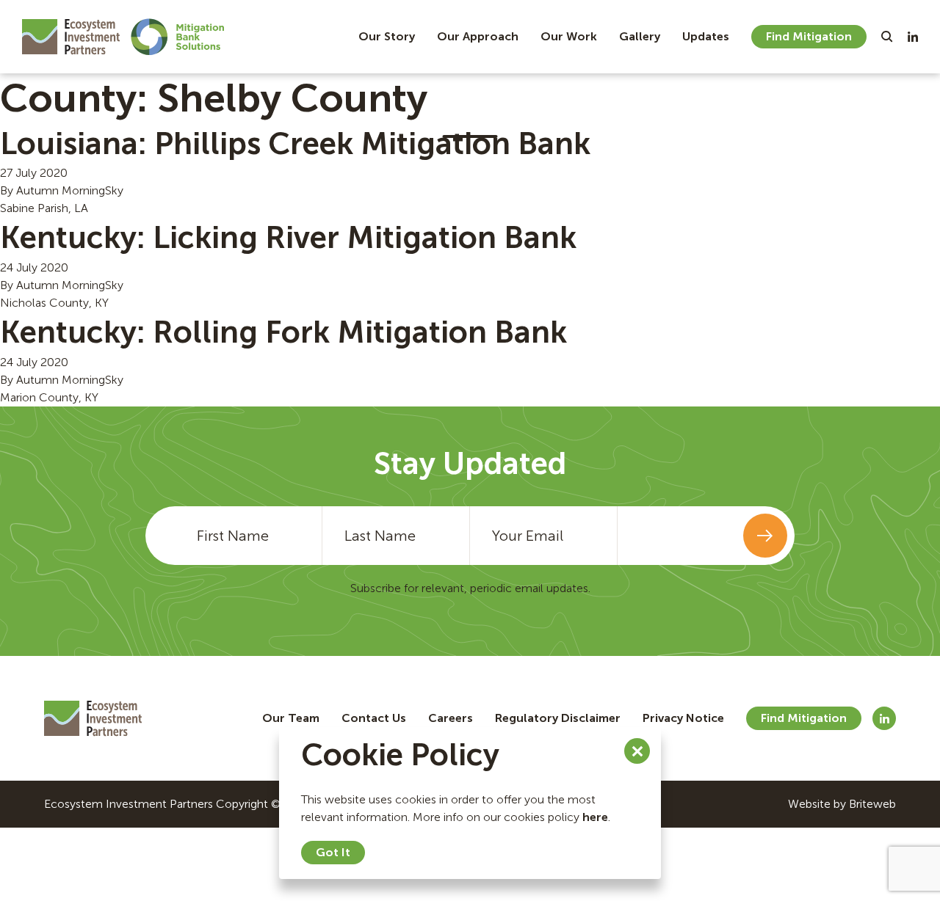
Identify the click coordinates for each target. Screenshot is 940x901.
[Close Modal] (637, 751)
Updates (705, 36)
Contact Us (373, 718)
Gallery (639, 36)
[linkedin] (913, 37)
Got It (333, 852)
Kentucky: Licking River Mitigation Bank (288, 237)
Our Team (290, 718)
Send (765, 536)
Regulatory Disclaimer (558, 718)
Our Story (386, 36)
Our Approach (477, 36)
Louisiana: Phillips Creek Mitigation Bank (295, 143)
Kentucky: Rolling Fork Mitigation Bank (283, 332)
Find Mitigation (809, 36)
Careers (450, 718)
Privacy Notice (683, 718)
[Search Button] (887, 37)
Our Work (568, 36)
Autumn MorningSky (69, 190)
